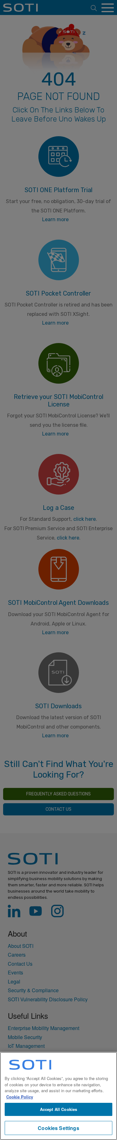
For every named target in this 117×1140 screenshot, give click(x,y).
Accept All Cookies (58, 1109)
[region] (58, 1096)
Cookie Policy (19, 1097)
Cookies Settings (58, 1128)
